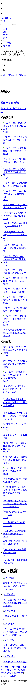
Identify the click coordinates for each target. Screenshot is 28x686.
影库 (5, 38)
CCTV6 (6, 40)
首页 (5, 29)
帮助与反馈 (6, 673)
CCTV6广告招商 (8, 675)
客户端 (6, 46)
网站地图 (16, 667)
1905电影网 (6, 18)
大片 (5, 35)
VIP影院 (7, 43)
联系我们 (22, 670)
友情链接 (18, 673)
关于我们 (5, 667)
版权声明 (11, 670)
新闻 (5, 32)
